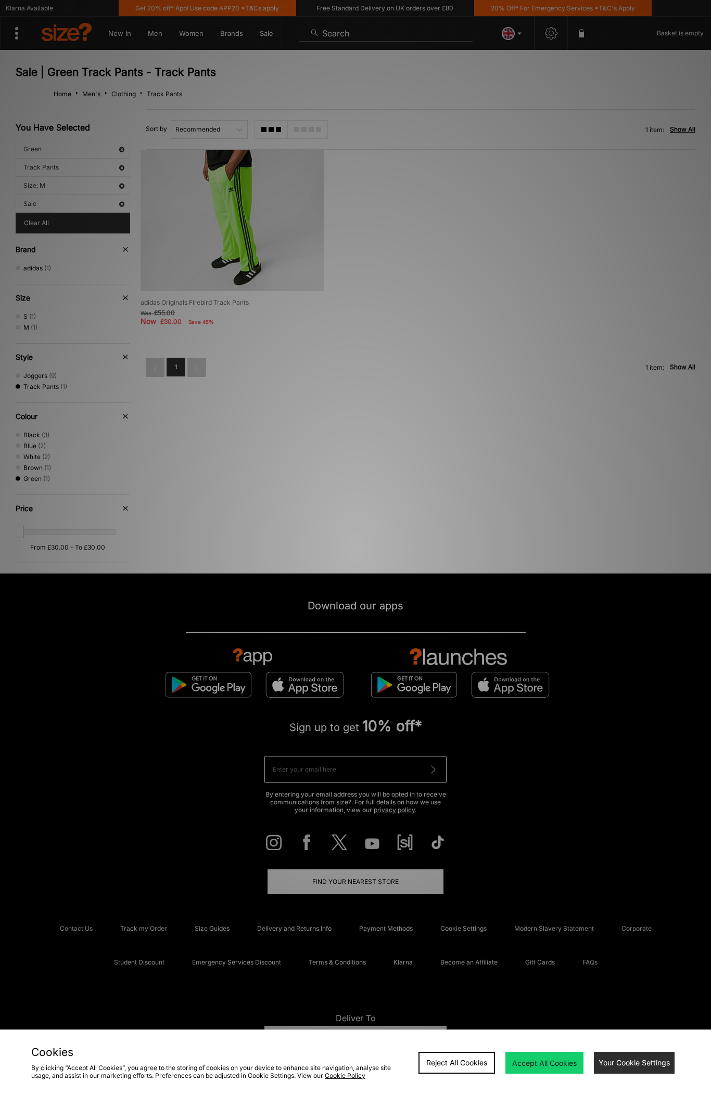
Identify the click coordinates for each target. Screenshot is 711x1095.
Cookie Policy (345, 1075)
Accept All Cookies (544, 1063)
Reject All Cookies (456, 1062)
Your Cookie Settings (634, 1062)
